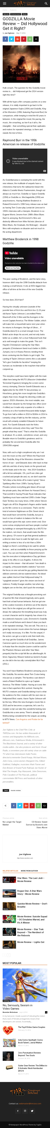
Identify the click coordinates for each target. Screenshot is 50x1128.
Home (5, 10)
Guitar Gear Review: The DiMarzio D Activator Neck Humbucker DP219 (32, 1068)
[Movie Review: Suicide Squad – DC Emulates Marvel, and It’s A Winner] (9, 919)
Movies (25, 14)
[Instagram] (25, 1111)
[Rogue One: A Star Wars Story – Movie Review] (9, 893)
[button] (46, 3)
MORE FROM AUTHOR (29, 871)
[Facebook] (18, 1111)
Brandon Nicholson (10, 1012)
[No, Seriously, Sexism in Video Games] (25, 985)
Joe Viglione (9, 33)
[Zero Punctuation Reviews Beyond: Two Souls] (8, 1056)
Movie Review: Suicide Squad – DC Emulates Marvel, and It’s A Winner (32, 919)
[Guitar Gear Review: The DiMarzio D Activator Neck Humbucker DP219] (9, 1067)
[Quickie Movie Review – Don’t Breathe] (9, 906)
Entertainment (15, 14)
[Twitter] (32, 1111)
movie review (16, 790)
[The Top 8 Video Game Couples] (8, 1030)
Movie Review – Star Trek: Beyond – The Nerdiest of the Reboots (30, 932)
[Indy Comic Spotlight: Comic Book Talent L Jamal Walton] (9, 1043)
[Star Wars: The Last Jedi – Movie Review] (9, 880)
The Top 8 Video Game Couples (31, 1027)
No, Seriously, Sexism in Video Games (17, 1007)
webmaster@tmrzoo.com (30, 1103)
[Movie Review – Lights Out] (9, 945)
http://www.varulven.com (25, 858)
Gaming (6, 1001)
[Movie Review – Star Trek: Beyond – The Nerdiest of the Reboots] (9, 932)
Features (13, 10)
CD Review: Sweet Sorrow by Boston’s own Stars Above (36, 825)
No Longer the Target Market (12, 823)
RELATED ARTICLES (10, 871)
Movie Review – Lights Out (30, 942)
